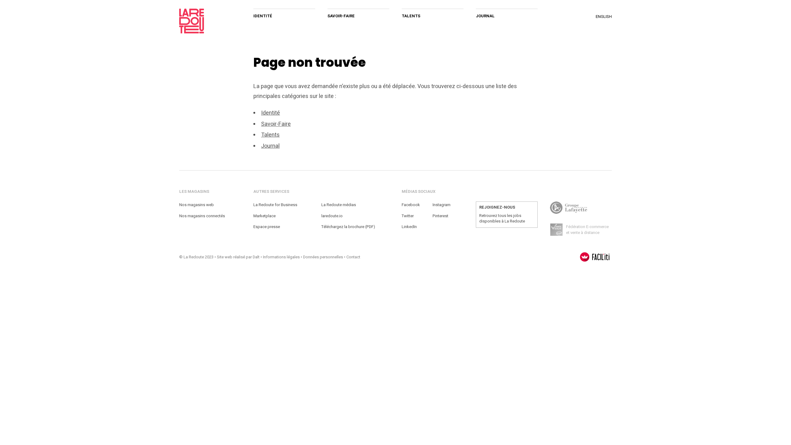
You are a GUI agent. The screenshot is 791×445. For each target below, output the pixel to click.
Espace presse (266, 227)
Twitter (408, 216)
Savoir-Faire (341, 16)
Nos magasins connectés (202, 216)
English (604, 16)
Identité (262, 16)
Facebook (411, 205)
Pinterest (440, 216)
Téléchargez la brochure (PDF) (348, 227)
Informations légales (281, 257)
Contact (353, 257)
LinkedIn (409, 227)
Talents (411, 16)
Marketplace (264, 216)
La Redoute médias (338, 205)
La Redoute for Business (275, 205)
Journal (485, 16)
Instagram (441, 205)
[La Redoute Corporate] (210, 21)
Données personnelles (323, 257)
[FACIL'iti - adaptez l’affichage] (595, 257)
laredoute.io (332, 216)
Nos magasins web (196, 205)
